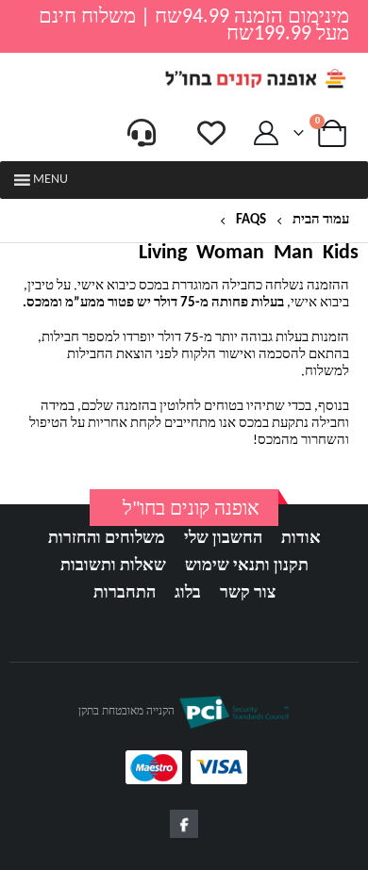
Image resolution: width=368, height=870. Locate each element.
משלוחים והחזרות (106, 539)
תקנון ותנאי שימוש (247, 566)
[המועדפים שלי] (211, 133)
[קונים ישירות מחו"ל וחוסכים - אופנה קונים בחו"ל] (254, 79)
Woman (230, 253)
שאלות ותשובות (113, 566)
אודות (301, 539)
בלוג (188, 593)
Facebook (184, 824)
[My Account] (266, 133)
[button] (50, 180)
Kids (341, 253)
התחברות (124, 593)
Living (163, 253)
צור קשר (248, 593)
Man (293, 253)
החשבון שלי (223, 539)
